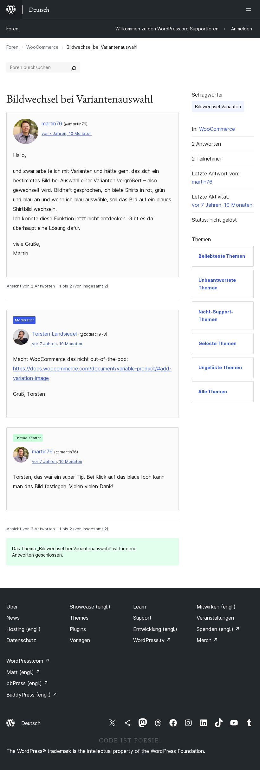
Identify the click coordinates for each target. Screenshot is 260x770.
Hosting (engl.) (23, 629)
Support (142, 618)
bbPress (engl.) (27, 683)
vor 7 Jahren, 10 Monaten (67, 133)
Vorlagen (80, 640)
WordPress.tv (152, 640)
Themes (79, 618)
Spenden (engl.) (218, 629)
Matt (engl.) (23, 672)
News (13, 618)
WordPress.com (27, 661)
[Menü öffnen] (250, 9)
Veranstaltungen (215, 618)
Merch (207, 640)
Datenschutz (21, 640)
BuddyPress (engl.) (31, 694)
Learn (139, 606)
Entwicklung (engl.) (155, 629)
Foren (12, 28)
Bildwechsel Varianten (218, 106)
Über (12, 606)
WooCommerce (42, 47)
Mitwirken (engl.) (216, 606)
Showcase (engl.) (90, 606)
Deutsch (31, 723)
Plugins (78, 629)
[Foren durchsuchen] (74, 67)
